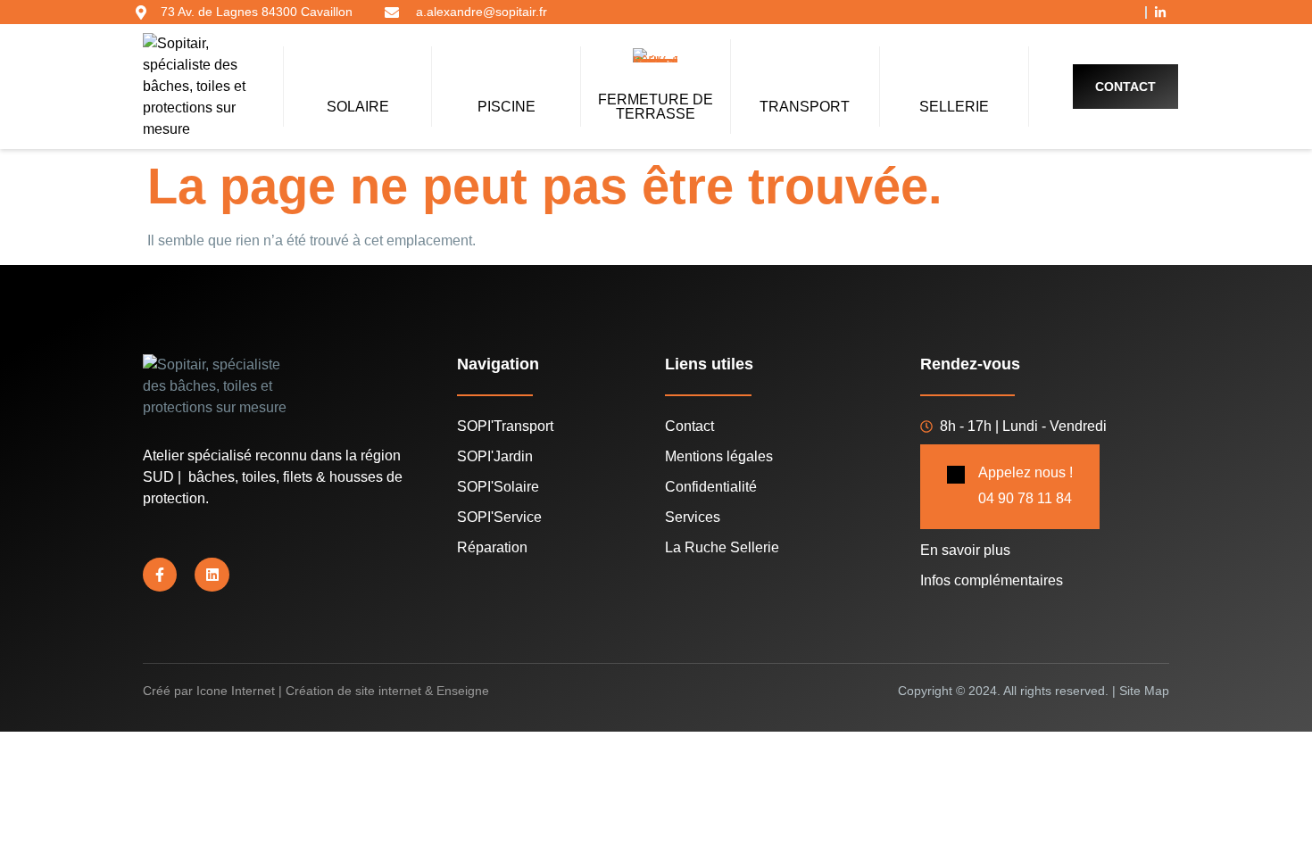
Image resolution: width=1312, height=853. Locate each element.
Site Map (1144, 690)
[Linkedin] (211, 575)
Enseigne (462, 690)
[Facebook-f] (160, 575)
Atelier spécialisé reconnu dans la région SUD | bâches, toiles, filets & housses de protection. (273, 477)
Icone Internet (235, 690)
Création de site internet (353, 690)
